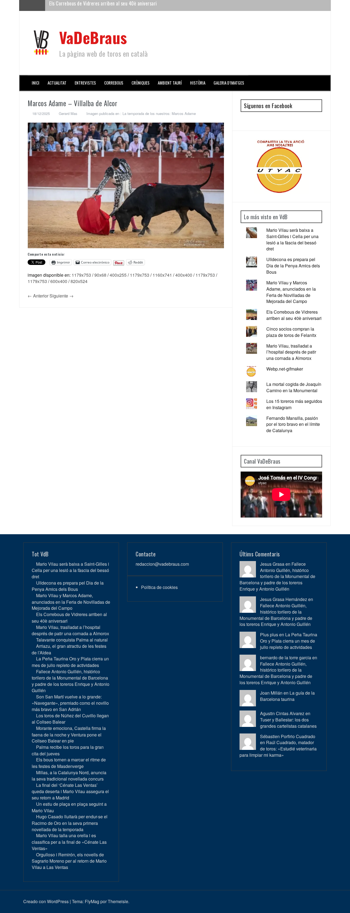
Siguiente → (61, 296)
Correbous (113, 83)
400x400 (183, 275)
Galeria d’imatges (229, 83)
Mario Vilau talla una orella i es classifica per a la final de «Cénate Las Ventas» (69, 841)
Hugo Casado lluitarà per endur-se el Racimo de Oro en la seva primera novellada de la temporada (69, 822)
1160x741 (162, 275)
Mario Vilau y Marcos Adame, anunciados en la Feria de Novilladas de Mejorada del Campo (291, 292)
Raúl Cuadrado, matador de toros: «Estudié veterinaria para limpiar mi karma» (278, 748)
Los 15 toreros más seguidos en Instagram (294, 404)
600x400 (58, 281)
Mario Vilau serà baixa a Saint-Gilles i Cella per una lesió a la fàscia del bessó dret (292, 239)
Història (197, 83)
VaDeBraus (93, 37)
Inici (35, 83)
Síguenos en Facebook (268, 106)
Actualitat (57, 83)
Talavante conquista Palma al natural (72, 640)
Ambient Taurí (170, 83)
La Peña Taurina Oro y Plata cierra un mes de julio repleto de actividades (70, 661)
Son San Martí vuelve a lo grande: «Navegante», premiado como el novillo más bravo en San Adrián (70, 703)
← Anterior (38, 296)
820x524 (79, 281)
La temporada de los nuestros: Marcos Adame (159, 113)
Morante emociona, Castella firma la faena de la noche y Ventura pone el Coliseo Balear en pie (69, 734)
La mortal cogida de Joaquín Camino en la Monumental (293, 387)
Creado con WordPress (46, 901)
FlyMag (92, 901)
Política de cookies (159, 587)
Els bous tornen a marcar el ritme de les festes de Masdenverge (69, 762)
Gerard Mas (68, 113)
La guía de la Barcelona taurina (287, 696)
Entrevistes (85, 83)
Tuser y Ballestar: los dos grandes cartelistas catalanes (288, 722)
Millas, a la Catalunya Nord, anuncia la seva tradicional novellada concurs (69, 775)
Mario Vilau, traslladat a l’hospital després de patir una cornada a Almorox (122, 5)
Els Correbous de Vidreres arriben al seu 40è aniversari (294, 315)
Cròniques (141, 83)
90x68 (100, 275)
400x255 (118, 275)
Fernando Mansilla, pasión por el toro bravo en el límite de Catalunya (293, 424)
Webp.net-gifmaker (284, 369)
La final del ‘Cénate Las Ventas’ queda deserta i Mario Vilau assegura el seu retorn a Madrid (70, 791)
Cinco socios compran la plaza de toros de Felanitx (291, 332)
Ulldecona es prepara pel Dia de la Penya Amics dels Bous (293, 265)
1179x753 (81, 275)
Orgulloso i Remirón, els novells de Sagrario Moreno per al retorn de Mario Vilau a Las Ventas (69, 860)
